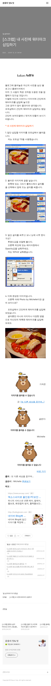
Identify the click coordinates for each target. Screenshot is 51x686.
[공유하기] (15, 536)
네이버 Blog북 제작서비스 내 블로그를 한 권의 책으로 (17, 515)
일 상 (8, 544)
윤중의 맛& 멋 (8, 3)
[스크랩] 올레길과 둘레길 (15, 564)
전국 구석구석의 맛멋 (12, 650)
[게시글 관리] (18, 536)
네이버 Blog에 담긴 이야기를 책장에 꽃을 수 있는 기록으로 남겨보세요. (17, 521)
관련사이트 (6, 672)
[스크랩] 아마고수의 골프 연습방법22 (20, 574)
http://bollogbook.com (17, 512)
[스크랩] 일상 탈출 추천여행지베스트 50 (20, 568)
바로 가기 (41, 471)
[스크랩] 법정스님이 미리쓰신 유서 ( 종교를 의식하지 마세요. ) (20, 550)
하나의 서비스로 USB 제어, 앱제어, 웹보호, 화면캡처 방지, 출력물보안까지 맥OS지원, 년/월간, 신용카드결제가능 (25, 502)
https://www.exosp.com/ (18, 493)
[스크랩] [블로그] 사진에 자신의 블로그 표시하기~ (20, 557)
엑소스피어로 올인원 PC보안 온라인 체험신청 (24, 497)
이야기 (14, 544)
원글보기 (26, 481)
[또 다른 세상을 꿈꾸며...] (32, 402)
